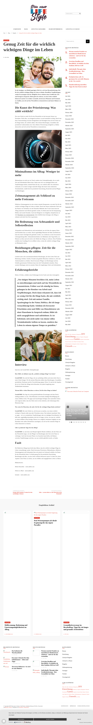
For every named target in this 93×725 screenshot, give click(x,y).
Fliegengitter (83, 689)
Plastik (75, 341)
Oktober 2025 (69, 125)
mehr (79, 719)
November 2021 (69, 275)
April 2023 (68, 223)
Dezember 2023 (69, 197)
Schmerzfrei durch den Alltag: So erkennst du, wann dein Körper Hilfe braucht (77, 413)
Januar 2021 (68, 305)
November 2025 (69, 122)
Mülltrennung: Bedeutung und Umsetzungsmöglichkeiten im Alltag (16, 627)
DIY (83, 334)
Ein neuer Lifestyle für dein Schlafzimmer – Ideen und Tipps (20, 659)
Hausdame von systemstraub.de (26, 215)
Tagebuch (64, 696)
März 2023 (68, 226)
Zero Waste (74, 346)
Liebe (73, 341)
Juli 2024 (67, 174)
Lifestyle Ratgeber (38, 29)
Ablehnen (21, 719)
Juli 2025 (67, 135)
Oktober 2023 (69, 204)
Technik (67, 378)
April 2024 (68, 184)
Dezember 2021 (69, 272)
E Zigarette (79, 689)
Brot (69, 334)
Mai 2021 (67, 292)
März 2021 (68, 298)
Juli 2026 (67, 96)
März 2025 (68, 148)
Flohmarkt (67, 339)
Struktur (88, 694)
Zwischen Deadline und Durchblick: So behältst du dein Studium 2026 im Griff (79, 63)
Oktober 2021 (69, 279)
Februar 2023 (68, 230)
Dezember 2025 (69, 119)
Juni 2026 (67, 99)
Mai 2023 (67, 220)
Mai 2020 (67, 324)
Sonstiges (67, 375)
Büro (71, 334)
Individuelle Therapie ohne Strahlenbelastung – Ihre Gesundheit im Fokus (77, 71)
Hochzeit (69, 341)
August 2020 (68, 314)
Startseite (17, 29)
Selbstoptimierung (56, 29)
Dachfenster (74, 334)
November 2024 (69, 161)
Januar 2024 (68, 194)
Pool (77, 341)
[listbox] (77, 406)
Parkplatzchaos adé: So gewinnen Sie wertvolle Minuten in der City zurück (79, 79)
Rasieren (79, 341)
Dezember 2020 (69, 308)
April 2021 (68, 295)
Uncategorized (69, 382)
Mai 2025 (67, 142)
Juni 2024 (67, 177)
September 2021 (69, 282)
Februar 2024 (68, 191)
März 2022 (68, 266)
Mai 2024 (67, 181)
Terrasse (67, 696)
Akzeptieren (50, 719)
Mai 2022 (67, 259)
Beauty (67, 356)
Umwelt (68, 346)
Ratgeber (6, 40)
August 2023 (68, 210)
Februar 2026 (68, 112)
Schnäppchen (84, 694)
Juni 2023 (67, 217)
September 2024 (69, 168)
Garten (77, 339)
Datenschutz (26, 707)
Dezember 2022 (69, 236)
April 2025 (68, 145)
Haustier (66, 341)
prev (68, 407)
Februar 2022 (68, 269)
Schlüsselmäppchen (78, 694)
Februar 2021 (68, 301)
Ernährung (75, 689)
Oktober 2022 (69, 243)
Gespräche (82, 339)
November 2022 (69, 239)
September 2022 (69, 246)
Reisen (83, 341)
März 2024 (68, 187)
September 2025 (69, 129)
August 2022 (68, 249)
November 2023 (69, 200)
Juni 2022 (67, 256)
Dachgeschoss (78, 334)
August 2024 (68, 171)
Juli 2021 (67, 288)
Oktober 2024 (69, 164)
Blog (26, 29)
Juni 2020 (67, 321)
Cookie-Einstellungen (83, 706)
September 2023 (69, 207)
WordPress (21, 707)
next (87, 407)
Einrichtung (70, 336)
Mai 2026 (67, 102)
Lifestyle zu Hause (73, 29)
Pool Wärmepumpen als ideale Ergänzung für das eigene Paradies (45, 523)
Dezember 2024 (69, 158)
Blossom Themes (8, 707)
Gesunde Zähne (86, 339)
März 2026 (68, 109)
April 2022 (68, 262)
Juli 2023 (67, 213)
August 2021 (68, 285)
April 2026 (68, 106)
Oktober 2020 (69, 311)
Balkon (66, 334)
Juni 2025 (67, 138)
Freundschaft (71, 339)
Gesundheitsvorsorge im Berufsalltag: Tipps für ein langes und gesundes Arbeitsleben (76, 627)
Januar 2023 (68, 233)
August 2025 (68, 132)
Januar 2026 (68, 115)
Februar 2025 (68, 151)
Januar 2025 (68, 155)
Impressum (73, 706)
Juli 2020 (67, 318)
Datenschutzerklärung (88, 722)
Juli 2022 (67, 252)
